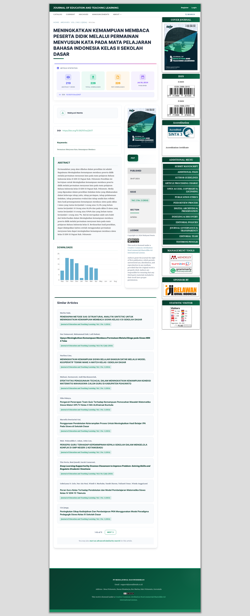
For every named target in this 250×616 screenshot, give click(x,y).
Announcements (100, 14)
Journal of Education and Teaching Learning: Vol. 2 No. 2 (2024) (85, 367)
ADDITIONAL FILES (188, 172)
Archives (83, 14)
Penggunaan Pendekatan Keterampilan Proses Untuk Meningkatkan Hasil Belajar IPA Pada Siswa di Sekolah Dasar (103, 425)
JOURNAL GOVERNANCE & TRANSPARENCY (184, 229)
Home (56, 22)
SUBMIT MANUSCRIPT (186, 166)
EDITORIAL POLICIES (187, 222)
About (116, 14)
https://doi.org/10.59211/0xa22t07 (78, 130)
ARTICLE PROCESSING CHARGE (181, 183)
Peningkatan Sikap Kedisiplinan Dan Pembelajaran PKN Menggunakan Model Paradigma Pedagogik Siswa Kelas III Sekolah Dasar (104, 513)
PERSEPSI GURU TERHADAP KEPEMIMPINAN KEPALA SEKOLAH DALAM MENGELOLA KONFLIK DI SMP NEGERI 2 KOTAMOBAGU (103, 446)
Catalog (57, 14)
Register (185, 8)
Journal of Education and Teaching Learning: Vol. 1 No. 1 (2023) (85, 431)
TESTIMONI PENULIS (187, 242)
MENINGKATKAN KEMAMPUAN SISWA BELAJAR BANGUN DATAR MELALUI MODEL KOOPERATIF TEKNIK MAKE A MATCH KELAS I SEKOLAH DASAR (103, 361)
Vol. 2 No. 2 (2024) (79, 22)
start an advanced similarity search (105, 541)
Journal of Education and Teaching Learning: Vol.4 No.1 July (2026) (87, 346)
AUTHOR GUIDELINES (186, 177)
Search (191, 14)
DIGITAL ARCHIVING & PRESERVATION (186, 210)
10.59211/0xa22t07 (73, 95)
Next (109, 532)
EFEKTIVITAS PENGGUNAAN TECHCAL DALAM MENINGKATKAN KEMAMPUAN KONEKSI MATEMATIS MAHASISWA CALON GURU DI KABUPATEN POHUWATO (105, 382)
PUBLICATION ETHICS (186, 197)
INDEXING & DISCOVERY (185, 216)
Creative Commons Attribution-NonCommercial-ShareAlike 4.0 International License (140, 250)
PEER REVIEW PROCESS (185, 202)
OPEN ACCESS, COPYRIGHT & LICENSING (182, 190)
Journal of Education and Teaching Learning (86, 7)
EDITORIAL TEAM (188, 236)
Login (194, 8)
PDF (133, 158)
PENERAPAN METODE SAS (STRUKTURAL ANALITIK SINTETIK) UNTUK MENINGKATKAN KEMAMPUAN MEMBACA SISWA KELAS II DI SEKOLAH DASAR (101, 318)
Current (70, 14)
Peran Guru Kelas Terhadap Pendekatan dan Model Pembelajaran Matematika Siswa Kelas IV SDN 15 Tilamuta (102, 491)
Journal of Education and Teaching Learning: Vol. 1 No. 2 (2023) (85, 498)
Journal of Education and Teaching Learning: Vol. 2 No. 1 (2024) (85, 324)
